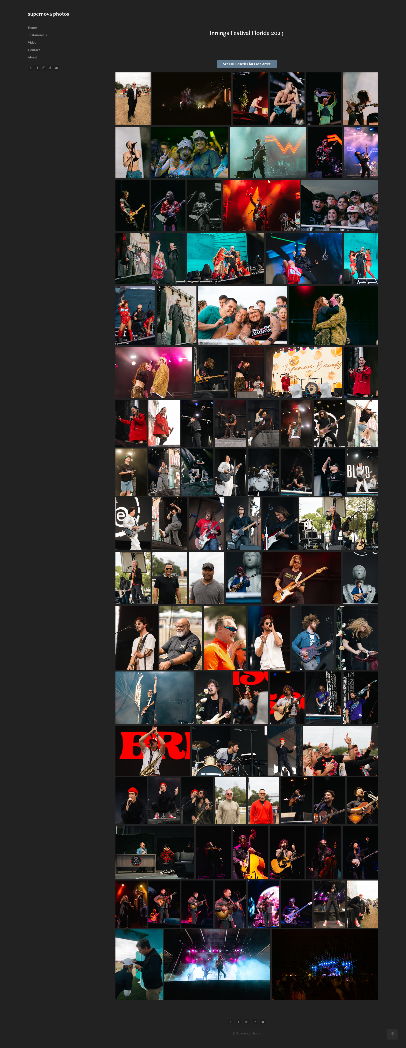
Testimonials (37, 35)
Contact (34, 49)
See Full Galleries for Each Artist (246, 64)
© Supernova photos (247, 1033)
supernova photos (48, 13)
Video (32, 42)
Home (32, 27)
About (32, 57)
